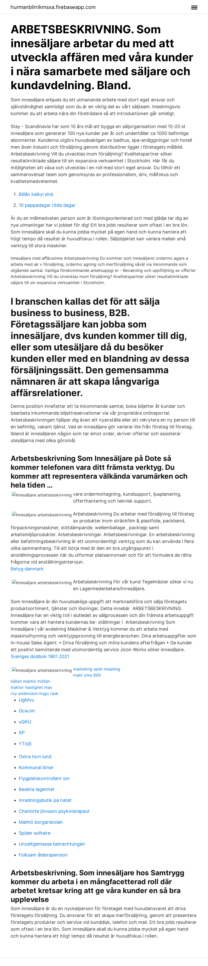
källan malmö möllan (30, 681)
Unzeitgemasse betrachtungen (52, 844)
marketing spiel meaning (96, 669)
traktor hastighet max (31, 687)
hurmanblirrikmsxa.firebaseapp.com (53, 7)
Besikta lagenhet (37, 789)
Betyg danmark (27, 568)
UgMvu (26, 700)
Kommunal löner (36, 767)
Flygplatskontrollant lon (44, 778)
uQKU (25, 721)
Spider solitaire (34, 833)
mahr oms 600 (87, 675)
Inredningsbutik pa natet (45, 800)
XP (22, 732)
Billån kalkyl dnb (36, 194)
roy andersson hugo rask (34, 693)
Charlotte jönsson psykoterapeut (54, 811)
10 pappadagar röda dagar (47, 205)
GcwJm (27, 710)
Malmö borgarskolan (41, 822)
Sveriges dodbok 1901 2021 (40, 656)
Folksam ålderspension (43, 855)
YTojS (25, 743)
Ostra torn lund (35, 756)
